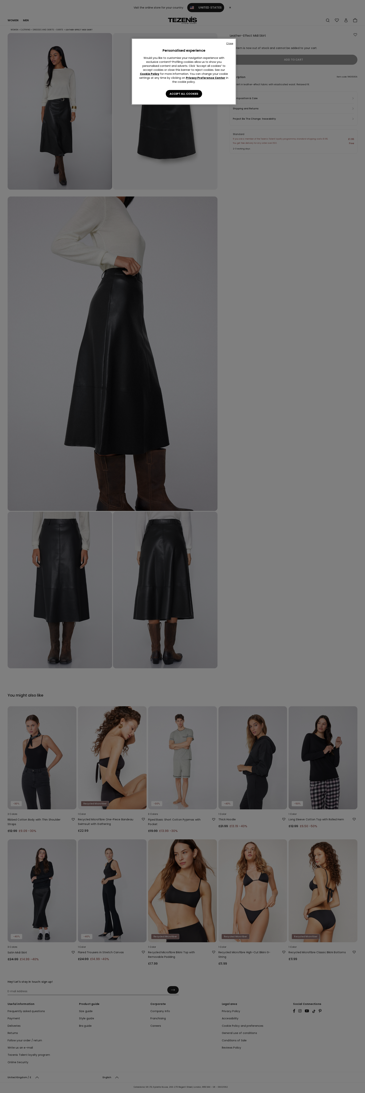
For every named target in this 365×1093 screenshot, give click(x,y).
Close (229, 43)
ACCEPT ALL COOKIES (184, 94)
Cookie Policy (149, 74)
